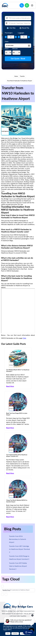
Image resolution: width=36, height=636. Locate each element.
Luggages (21, 33)
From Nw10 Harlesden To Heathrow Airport (19, 80)
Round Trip (25, 28)
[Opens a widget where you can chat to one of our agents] (28, 632)
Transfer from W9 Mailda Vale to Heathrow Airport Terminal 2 (18, 566)
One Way (12, 28)
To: (9, 23)
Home (16, 76)
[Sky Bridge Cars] (18, 605)
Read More (10, 386)
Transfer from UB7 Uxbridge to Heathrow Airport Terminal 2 (19, 549)
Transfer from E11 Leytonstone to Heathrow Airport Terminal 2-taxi (16, 590)
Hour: (7, 48)
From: (10, 18)
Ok (8, 633)
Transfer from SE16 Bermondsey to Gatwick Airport (17, 539)
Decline (15, 633)
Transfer (22, 76)
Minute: (15, 48)
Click (24, 338)
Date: (7, 41)
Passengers (9, 33)
